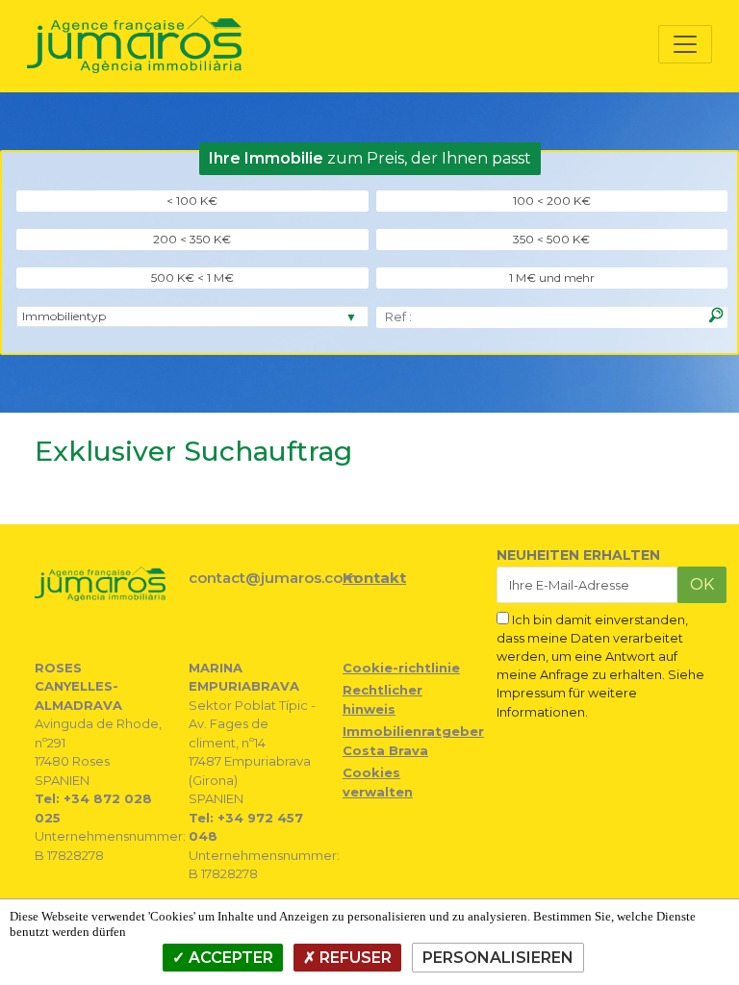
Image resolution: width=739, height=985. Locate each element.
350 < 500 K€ (551, 239)
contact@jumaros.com (273, 577)
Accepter (229, 957)
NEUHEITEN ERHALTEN (578, 555)
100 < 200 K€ (552, 200)
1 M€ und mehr (552, 277)
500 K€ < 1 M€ (192, 277)
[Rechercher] (715, 315)
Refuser (354, 957)
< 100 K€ (191, 200)
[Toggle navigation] (685, 44)
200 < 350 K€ (192, 239)
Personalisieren (497, 957)
